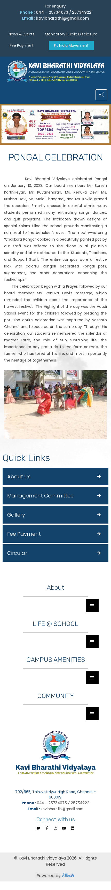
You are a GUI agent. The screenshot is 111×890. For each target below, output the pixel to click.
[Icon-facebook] (47, 828)
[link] (21, 185)
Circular (17, 553)
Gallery (16, 514)
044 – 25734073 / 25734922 (63, 12)
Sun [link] (63, 340)
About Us (18, 476)
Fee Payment (24, 534)
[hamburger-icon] (101, 94)
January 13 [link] (21, 185)
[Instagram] (55, 828)
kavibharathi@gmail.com (62, 18)
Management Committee (40, 495)
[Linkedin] (72, 828)
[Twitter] (38, 828)
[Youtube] (64, 828)
